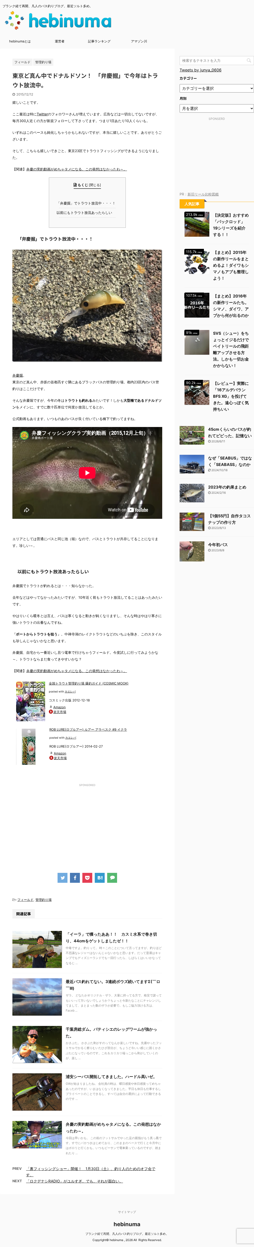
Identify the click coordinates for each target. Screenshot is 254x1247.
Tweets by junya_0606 (201, 69)
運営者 (59, 41)
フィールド (25, 900)
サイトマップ (127, 1212)
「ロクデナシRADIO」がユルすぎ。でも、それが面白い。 (74, 1181)
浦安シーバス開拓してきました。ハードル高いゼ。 (111, 1076)
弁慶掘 (17, 375)
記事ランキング (99, 41)
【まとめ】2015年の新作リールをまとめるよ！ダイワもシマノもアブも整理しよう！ (231, 265)
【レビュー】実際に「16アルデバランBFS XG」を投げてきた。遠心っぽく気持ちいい (231, 396)
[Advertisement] (87, 823)
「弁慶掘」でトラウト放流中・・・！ (87, 203)
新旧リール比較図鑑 (203, 194)
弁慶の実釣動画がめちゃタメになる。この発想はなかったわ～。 (76, 169)
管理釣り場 (43, 900)
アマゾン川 (139, 41)
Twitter (42, 114)
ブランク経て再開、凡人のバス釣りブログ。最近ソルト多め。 (127, 1234)
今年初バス (218, 544)
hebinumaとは (20, 41)
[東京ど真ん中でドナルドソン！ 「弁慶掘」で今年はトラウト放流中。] (100, 878)
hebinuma (127, 1224)
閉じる (95, 185)
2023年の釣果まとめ (227, 487)
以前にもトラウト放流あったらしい (85, 213)
